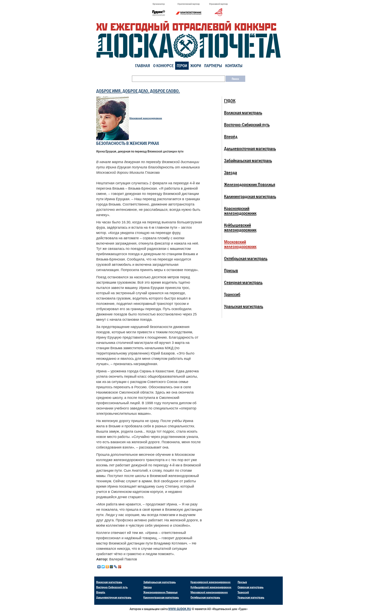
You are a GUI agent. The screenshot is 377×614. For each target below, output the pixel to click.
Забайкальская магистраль (248, 160)
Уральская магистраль (243, 306)
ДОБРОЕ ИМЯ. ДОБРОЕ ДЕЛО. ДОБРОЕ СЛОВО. (138, 90)
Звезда (230, 172)
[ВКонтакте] (99, 566)
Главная (142, 65)
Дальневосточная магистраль (250, 148)
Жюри (195, 65)
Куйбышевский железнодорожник (240, 227)
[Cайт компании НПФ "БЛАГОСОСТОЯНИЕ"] (188, 13)
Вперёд (230, 136)
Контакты (233, 65)
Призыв (231, 270)
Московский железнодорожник (145, 118)
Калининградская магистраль (250, 196)
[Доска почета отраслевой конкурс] (188, 39)
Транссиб (232, 294)
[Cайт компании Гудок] (158, 13)
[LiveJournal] (115, 566)
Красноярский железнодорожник (240, 211)
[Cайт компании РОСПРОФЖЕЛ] (218, 12)
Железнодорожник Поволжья (249, 184)
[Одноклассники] (107, 566)
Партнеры (213, 65)
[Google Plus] (120, 566)
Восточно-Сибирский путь (247, 124)
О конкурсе (163, 65)
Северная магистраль (243, 282)
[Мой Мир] (111, 566)
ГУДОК (229, 100)
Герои (182, 65)
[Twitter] (103, 566)
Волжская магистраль (243, 112)
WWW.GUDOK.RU (179, 609)
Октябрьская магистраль (245, 258)
